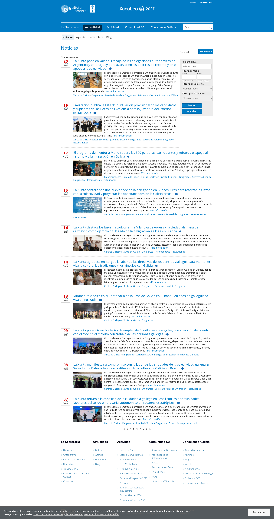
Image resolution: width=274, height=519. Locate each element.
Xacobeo (189, 464)
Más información (115, 91)
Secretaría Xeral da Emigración (120, 95)
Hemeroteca (95, 37)
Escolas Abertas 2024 (131, 495)
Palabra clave (189, 62)
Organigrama (69, 454)
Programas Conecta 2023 (133, 500)
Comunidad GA (134, 27)
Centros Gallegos (113, 251)
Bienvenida (68, 450)
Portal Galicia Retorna (131, 473)
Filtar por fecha (190, 71)
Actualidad (92, 27)
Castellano (206, 2)
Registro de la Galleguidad (165, 450)
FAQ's (154, 476)
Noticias (67, 37)
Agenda (80, 37)
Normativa (68, 464)
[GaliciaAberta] (198, 19)
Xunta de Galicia (81, 95)
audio (110, 68)
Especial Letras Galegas (197, 482)
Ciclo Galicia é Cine (129, 468)
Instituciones (109, 179)
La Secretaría (70, 27)
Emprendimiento (112, 176)
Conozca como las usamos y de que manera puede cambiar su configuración (76, 514)
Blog (109, 37)
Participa (124, 482)
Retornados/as (145, 95)
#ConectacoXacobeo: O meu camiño (132, 489)
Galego (193, 2)
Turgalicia (189, 459)
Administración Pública (166, 95)
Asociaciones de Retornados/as (160, 456)
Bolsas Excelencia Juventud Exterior (109, 139)
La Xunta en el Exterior (74, 459)
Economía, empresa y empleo (184, 354)
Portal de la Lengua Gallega (199, 473)
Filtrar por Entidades (193, 93)
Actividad (112, 27)
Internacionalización (146, 214)
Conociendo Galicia (163, 27)
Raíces (155, 462)
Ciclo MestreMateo (129, 464)
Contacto (68, 481)
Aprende (189, 454)
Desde (184, 73)
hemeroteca (205, 51)
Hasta (199, 73)
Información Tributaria (163, 481)
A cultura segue (193, 468)
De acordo (259, 512)
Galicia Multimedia (194, 450)
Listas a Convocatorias (131, 454)
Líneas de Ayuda (128, 450)
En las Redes (158, 471)
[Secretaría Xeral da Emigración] (137, 9)
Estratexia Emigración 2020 (133, 478)
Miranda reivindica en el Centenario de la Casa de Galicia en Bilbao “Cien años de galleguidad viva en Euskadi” (140, 298)
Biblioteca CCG (192, 478)
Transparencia (70, 468)
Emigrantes (97, 95)
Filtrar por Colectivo (193, 84)
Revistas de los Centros (164, 467)
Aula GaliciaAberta (129, 459)
